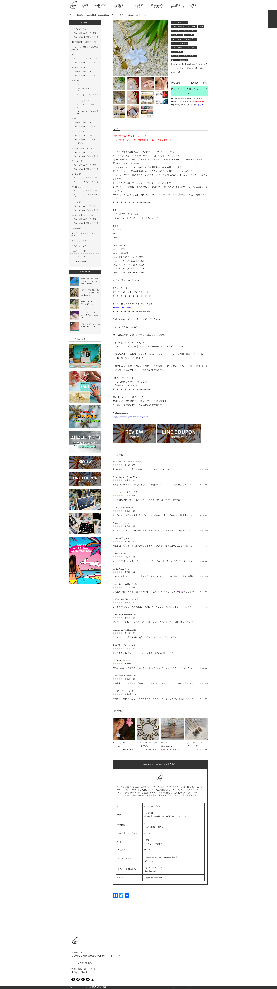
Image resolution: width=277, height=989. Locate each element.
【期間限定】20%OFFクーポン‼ (84, 42)
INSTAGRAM (157, 6)
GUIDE (119, 6)
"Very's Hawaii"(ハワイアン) (86, 33)
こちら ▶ (199, 105)
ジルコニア (76, 228)
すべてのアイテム (179, 22)
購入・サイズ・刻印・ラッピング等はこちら (189, 91)
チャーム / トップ (179, 43)
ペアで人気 (76, 202)
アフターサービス (78, 246)
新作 (201, 27)
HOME (85, 6)
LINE (177, 6)
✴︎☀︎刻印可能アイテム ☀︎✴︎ (82, 215)
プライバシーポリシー (77, 987)
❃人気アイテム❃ (78, 68)
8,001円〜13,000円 (79, 262)
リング (74, 119)
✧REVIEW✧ (138, 6)
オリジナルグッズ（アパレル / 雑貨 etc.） (84, 234)
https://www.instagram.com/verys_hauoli (130, 416)
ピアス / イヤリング (79, 132)
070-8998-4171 (84, 962)
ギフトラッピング (78, 241)
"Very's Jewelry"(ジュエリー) (184, 27)
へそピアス (79, 143)
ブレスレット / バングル (81, 148)
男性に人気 (76, 187)
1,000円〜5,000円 (179, 60)
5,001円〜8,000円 (78, 256)
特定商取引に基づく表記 (97, 987)
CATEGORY (101, 6)
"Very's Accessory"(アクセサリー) (85, 196)
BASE (193, 6)
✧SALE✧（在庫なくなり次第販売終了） (84, 48)
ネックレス (176, 35)
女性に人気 (176, 52)
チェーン (189, 35)
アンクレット (77, 161)
